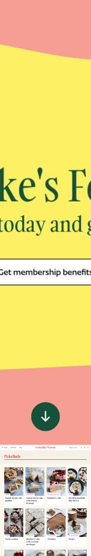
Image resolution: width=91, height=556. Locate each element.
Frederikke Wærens (45, 447)
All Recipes (13, 447)
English (76, 447)
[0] (88, 447)
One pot (70, 494)
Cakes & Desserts (30, 494)
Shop (20, 447)
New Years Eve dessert (74, 535)
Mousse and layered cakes (53, 494)
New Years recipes (51, 535)
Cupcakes (7, 494)
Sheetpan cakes (29, 535)
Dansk (71, 447)
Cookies (7, 535)
